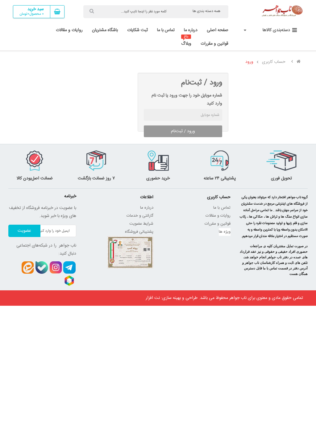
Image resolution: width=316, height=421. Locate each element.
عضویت (24, 231)
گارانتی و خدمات (140, 215)
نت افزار (153, 298)
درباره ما (146, 207)
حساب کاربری (273, 62)
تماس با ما (222, 207)
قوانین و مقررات (218, 223)
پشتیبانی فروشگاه (139, 231)
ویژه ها (225, 231)
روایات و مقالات (218, 215)
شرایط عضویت (141, 223)
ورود (249, 62)
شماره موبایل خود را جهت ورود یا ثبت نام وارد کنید (187, 99)
